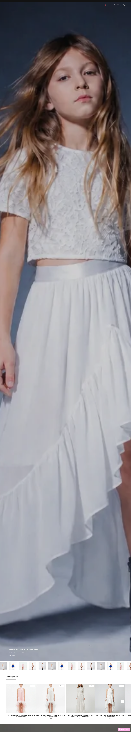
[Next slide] (122, 701)
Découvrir (12, 655)
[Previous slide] (8, 701)
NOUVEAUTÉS (11, 681)
